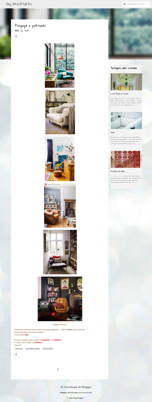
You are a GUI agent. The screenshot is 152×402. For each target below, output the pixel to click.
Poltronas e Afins (32, 349)
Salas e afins (48, 349)
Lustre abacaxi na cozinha (119, 94)
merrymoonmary (85, 392)
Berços (113, 132)
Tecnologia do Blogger (77, 387)
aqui (26, 335)
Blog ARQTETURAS (19, 4)
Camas (69, 330)
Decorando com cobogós (118, 171)
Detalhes (18, 349)
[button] (16, 37)
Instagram (57, 340)
